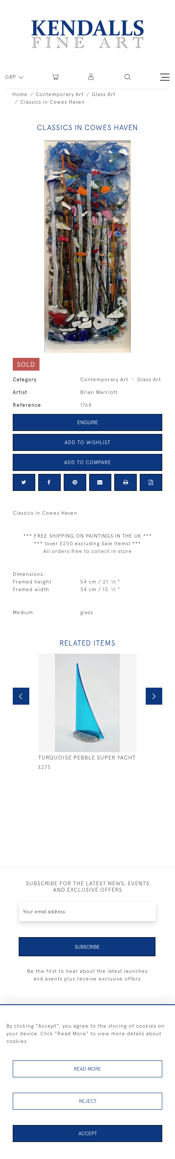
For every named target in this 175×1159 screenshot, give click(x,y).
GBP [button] (11, 77)
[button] (127, 77)
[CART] (55, 77)
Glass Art (104, 94)
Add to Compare (87, 462)
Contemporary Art (60, 94)
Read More (87, 1069)
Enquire (87, 422)
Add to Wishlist (87, 442)
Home (20, 94)
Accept (88, 1133)
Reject (87, 1101)
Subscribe (87, 947)
